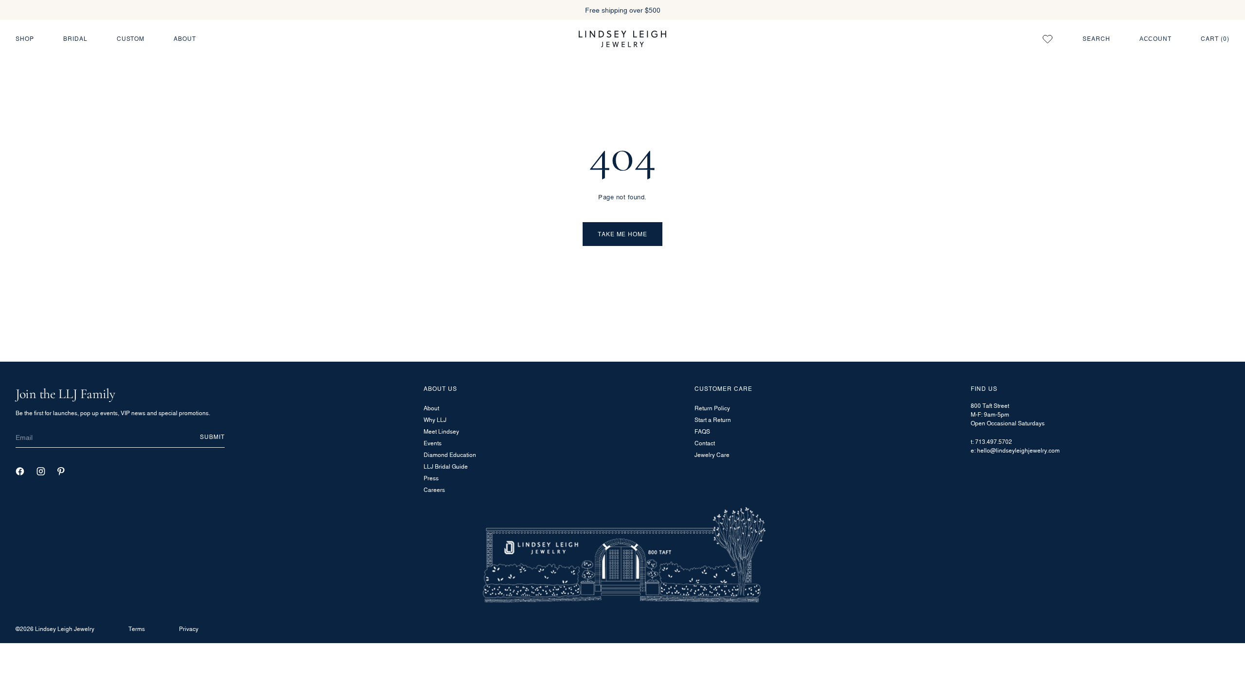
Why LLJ (435, 419)
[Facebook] (20, 471)
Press (431, 478)
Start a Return (712, 419)
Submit (212, 436)
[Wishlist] (1047, 39)
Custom (131, 38)
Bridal (75, 38)
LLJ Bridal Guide (446, 466)
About (185, 38)
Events (433, 443)
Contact (704, 443)
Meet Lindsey (441, 431)
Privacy (188, 628)
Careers (434, 489)
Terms (136, 628)
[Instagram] (40, 471)
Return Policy (712, 408)
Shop (25, 38)
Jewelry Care (711, 454)
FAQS (702, 431)
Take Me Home (623, 234)
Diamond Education (450, 454)
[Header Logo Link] (622, 39)
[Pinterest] (61, 471)
